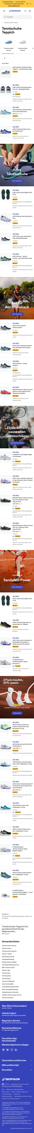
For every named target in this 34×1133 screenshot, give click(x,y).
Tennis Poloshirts (7, 997)
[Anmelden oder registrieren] (25, 11)
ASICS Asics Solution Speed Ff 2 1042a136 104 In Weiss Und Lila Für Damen (22, 785)
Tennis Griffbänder (8, 981)
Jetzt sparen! (17, 713)
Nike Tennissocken (8, 967)
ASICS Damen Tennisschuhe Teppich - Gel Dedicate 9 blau (22, 68)
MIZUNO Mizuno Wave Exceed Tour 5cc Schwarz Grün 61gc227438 (22, 499)
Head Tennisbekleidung (10, 989)
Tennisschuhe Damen (22, 49)
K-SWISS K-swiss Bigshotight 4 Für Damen (22, 455)
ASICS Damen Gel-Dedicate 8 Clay (22, 217)
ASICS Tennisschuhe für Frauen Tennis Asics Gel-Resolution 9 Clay (20, 726)
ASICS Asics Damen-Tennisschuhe (19, 326)
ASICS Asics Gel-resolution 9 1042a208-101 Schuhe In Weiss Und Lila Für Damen (22, 642)
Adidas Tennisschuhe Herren (11, 995)
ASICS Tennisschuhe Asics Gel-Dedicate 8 (21, 130)
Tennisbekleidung (8, 959)
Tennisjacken (6, 976)
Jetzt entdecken (17, 181)
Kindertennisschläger (9, 962)
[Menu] (4, 11)
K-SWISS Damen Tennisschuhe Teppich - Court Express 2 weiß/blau (22, 892)
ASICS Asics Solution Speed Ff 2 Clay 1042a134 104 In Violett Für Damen (22, 480)
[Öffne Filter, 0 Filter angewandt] (4, 58)
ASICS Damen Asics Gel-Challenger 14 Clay (20, 806)
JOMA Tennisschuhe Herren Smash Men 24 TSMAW (22, 623)
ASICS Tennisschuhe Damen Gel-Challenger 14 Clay (22, 873)
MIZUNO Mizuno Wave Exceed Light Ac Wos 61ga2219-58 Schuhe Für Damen (22, 391)
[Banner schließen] (30, 3)
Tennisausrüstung (8, 956)
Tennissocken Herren (9, 945)
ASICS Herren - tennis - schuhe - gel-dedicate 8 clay (22, 257)
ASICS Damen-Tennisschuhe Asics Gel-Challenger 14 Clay (22, 763)
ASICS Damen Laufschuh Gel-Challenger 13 (22, 745)
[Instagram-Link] (11, 1049)
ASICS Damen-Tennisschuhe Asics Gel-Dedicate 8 (22, 110)
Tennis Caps (6, 970)
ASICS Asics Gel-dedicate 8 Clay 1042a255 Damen (22, 237)
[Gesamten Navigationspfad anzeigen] (2, 22)
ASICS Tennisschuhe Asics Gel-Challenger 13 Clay (21, 830)
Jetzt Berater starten (17, 443)
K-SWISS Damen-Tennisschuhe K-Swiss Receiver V (20, 661)
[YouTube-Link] (7, 1049)
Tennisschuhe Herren (8, 49)
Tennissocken (6, 948)
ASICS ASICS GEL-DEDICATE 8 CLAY (22, 193)
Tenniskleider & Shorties (10, 992)
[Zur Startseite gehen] (14, 11)
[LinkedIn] (15, 1049)
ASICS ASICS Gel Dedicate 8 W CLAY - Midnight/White (22, 88)
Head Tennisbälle (8, 984)
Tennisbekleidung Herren (10, 965)
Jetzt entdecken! (17, 587)
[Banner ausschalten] (27, 3)
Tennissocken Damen (9, 951)
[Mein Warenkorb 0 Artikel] (30, 11)
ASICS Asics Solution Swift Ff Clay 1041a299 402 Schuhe (22, 346)
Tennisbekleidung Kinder (10, 986)
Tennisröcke (6, 973)
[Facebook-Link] (3, 1049)
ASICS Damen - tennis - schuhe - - (20, 364)
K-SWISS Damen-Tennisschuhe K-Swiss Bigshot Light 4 (20, 849)
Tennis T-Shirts (7, 954)
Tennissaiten (6, 978)
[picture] (5, 72)
